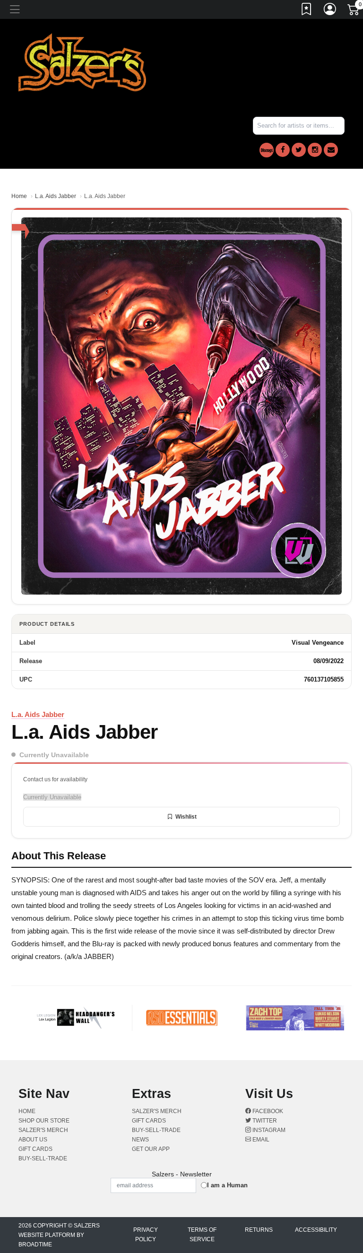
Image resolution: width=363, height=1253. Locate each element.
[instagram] (315, 150)
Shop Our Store (43, 1120)
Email (260, 1139)
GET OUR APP (151, 1149)
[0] (354, 11)
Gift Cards (35, 1149)
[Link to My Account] (330, 11)
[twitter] (299, 150)
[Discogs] (267, 150)
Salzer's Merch (43, 1130)
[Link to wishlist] (306, 11)
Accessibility (316, 1230)
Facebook (267, 1111)
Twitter (264, 1120)
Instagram (268, 1130)
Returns (259, 1230)
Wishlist (186, 816)
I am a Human (227, 1185)
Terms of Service (202, 1235)
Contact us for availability (55, 779)
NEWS (140, 1139)
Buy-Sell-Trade (42, 1158)
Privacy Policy (145, 1235)
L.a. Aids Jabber (55, 196)
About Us (32, 1139)
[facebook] (283, 150)
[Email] (331, 150)
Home (19, 196)
